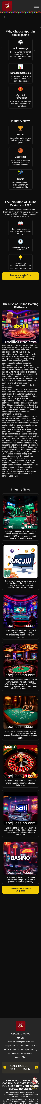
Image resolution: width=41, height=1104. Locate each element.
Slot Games (18, 1049)
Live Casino (25, 1045)
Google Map (20, 1057)
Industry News (27, 1053)
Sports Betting (31, 1049)
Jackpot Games (11, 1045)
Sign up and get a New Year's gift (20, 276)
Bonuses (30, 1042)
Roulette (7, 1049)
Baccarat (11, 1042)
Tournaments (13, 1053)
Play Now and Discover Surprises (20, 890)
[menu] (36, 6)
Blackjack (20, 1042)
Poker (34, 1045)
